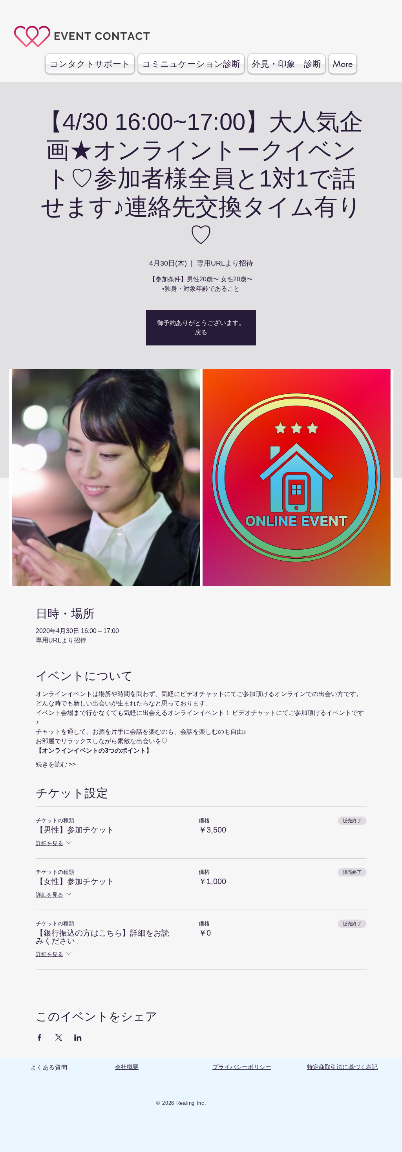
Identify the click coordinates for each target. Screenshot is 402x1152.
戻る (201, 332)
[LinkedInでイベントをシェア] (78, 1037)
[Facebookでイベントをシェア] (39, 1037)
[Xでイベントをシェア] (58, 1037)
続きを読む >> (56, 764)
